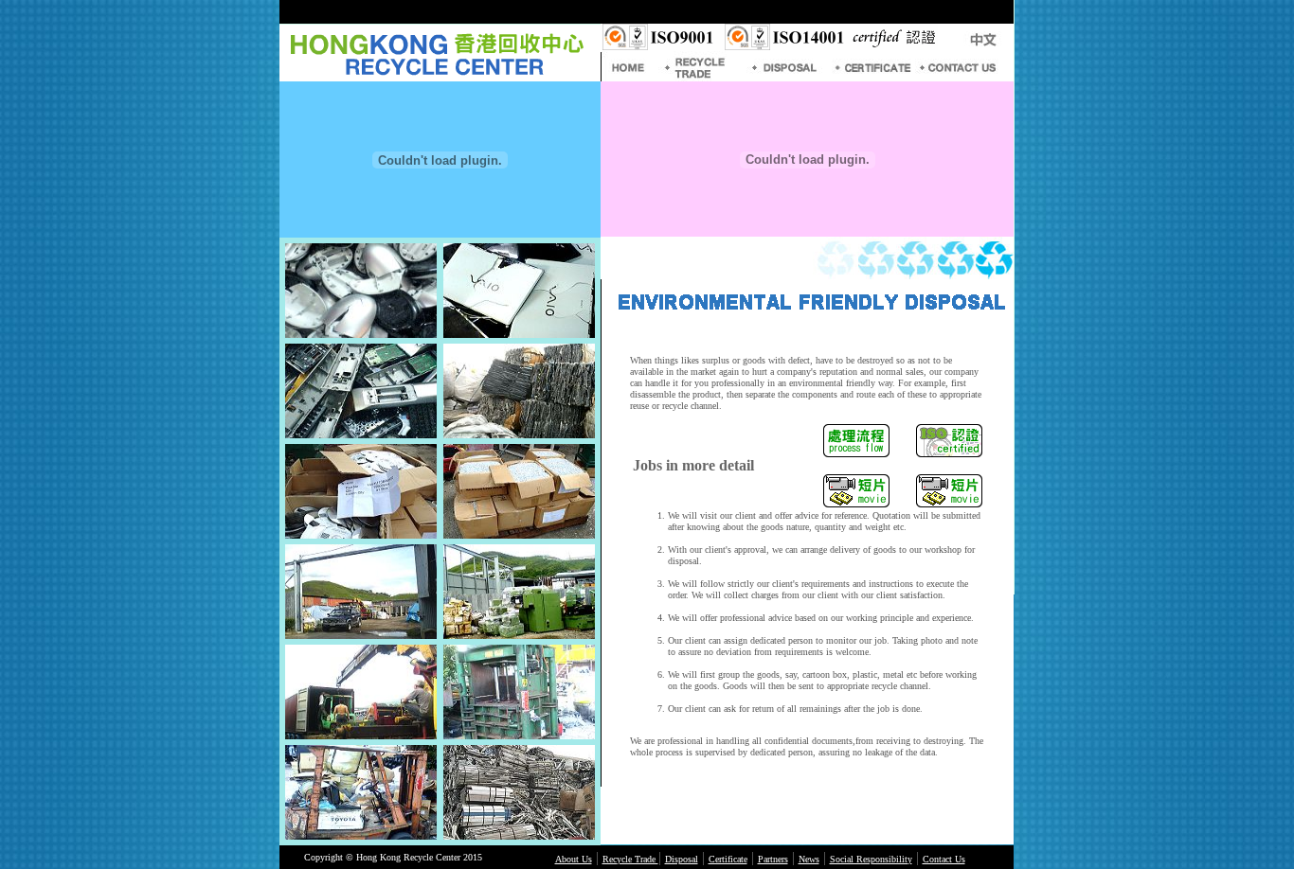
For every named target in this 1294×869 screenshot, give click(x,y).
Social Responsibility (871, 859)
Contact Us (944, 859)
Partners (773, 859)
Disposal (681, 859)
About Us (573, 859)
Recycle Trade (630, 859)
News (809, 859)
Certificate (728, 859)
